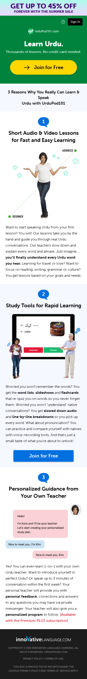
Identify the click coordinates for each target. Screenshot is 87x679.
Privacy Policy (33, 658)
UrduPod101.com (55, 652)
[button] (63, 22)
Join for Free (48, 67)
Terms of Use (54, 658)
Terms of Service (58, 670)
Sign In (75, 22)
